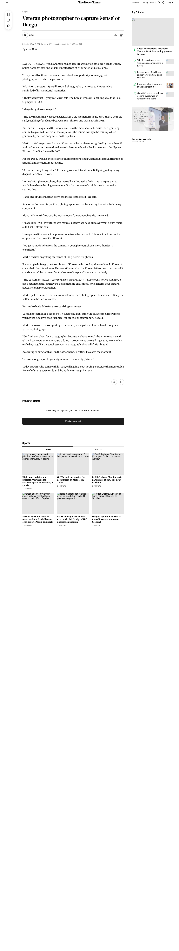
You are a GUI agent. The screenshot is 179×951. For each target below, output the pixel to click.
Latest (48, 449)
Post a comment (73, 421)
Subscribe (135, 3)
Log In (171, 3)
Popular (98, 449)
